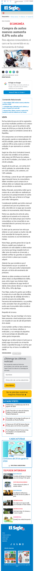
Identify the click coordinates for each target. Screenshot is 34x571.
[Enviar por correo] (17, 72)
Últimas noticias (14, 16)
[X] (8, 1)
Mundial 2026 (30, 16)
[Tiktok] (11, 544)
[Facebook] (11, 1)
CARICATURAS (17, 438)
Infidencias (22, 16)
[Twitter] (3, 72)
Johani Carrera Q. (6, 77)
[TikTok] (2, 1)
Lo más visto (10, 401)
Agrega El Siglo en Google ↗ (17, 92)
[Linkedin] (14, 72)
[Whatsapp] (10, 72)
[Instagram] (2, 3)
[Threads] (5, 1)
